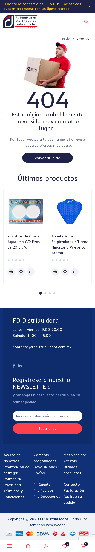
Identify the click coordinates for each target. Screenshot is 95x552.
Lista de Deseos (67, 543)
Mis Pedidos (44, 490)
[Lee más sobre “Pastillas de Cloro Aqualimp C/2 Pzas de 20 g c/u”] (11, 272)
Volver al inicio (47, 157)
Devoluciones (45, 466)
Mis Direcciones (47, 496)
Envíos (39, 472)
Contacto (72, 484)
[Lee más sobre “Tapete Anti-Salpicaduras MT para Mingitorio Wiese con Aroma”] (55, 272)
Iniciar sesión (46, 546)
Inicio (66, 38)
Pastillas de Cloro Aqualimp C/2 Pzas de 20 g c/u (23, 241)
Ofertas (70, 460)
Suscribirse (47, 428)
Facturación (74, 490)
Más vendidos (75, 454)
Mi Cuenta (42, 484)
